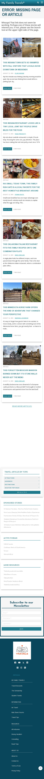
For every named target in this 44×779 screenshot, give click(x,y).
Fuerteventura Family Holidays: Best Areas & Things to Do (21, 516)
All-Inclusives (16, 729)
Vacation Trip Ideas (12, 488)
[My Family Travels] (22, 650)
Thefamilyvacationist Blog (11, 585)
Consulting (15, 739)
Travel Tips (15, 717)
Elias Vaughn (19, 73)
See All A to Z (22, 492)
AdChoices (16, 675)
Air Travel (15, 707)
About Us (14, 756)
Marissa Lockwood (21, 318)
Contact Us (15, 761)
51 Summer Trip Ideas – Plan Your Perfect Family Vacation (21, 509)
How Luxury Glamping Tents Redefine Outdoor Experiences (21, 512)
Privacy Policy (16, 771)
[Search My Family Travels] (38, 3)
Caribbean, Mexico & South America (14, 547)
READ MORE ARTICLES (22, 406)
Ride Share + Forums (10, 574)
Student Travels (17, 696)
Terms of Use (16, 766)
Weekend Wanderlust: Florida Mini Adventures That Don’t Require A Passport (21, 520)
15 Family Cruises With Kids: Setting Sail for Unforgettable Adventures (21, 526)
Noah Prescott (20, 134)
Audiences (8, 481)
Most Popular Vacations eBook (13, 581)
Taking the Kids (8, 578)
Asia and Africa (8, 554)
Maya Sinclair (20, 255)
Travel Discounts (17, 686)
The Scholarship (17, 691)
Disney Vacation (17, 734)
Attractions (9, 478)
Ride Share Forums (18, 712)
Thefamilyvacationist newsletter (13, 571)
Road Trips (15, 744)
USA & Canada (8, 544)
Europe (6, 551)
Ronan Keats (19, 194)
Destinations (10, 484)
